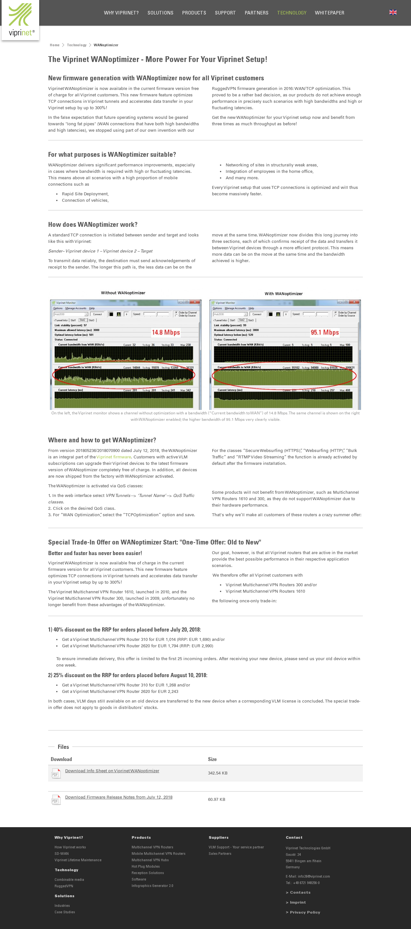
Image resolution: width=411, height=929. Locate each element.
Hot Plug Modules (146, 867)
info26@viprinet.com (314, 877)
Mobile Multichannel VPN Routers (158, 854)
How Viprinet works (70, 847)
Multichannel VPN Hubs (150, 860)
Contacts (300, 893)
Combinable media (69, 880)
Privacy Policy (305, 913)
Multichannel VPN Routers (152, 847)
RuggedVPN (64, 886)
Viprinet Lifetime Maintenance (78, 860)
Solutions (160, 13)
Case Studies (65, 912)
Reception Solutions (148, 873)
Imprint (298, 903)
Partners (256, 13)
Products (194, 13)
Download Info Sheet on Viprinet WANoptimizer (112, 770)
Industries (62, 906)
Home (54, 45)
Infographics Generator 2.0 (152, 886)
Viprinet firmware (114, 457)
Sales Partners (220, 854)
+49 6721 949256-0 (306, 883)
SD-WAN (62, 854)
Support (225, 13)
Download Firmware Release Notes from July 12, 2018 (118, 797)
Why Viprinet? (121, 13)
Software (139, 879)
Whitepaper (329, 13)
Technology (291, 13)
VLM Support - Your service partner (236, 847)
